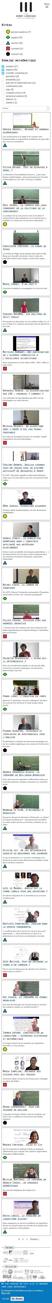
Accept (5, 1299)
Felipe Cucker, (24, 622)
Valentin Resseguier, (25, 660)
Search (5, 108)
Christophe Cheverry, (24, 248)
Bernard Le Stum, (23, 812)
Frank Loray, (24, 696)
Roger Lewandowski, (21, 1108)
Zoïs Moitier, (25, 963)
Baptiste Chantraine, (25, 925)
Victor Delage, (25, 169)
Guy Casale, (25, 999)
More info (5, 1293)
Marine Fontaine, (22, 1145)
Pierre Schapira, (24, 734)
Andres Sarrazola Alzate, (24, 774)
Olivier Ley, (25, 852)
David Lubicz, (22, 1217)
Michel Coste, (20, 586)
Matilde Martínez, (24, 1183)
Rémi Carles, (24, 506)
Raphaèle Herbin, (26, 392)
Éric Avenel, (25, 208)
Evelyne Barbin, (24, 468)
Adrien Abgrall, (26, 131)
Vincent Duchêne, (24, 316)
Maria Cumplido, (22, 1073)
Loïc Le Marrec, (25, 890)
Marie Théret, (20, 284)
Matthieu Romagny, (26, 355)
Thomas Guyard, (25, 1036)
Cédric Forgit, (22, 543)
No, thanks (17, 1299)
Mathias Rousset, (23, 429)
